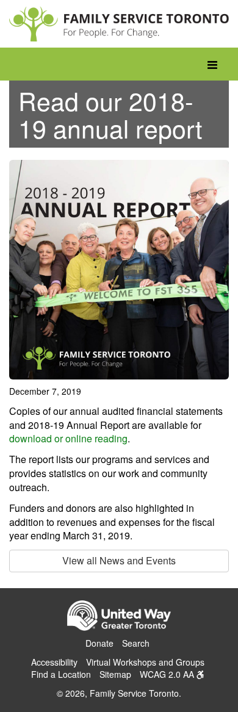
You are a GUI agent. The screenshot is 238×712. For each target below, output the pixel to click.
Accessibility (54, 662)
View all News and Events (119, 560)
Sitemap (115, 674)
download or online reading (68, 438)
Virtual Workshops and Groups (145, 662)
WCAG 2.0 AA (168, 674)
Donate (99, 643)
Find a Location (61, 674)
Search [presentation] (136, 643)
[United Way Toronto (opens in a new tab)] (119, 617)
